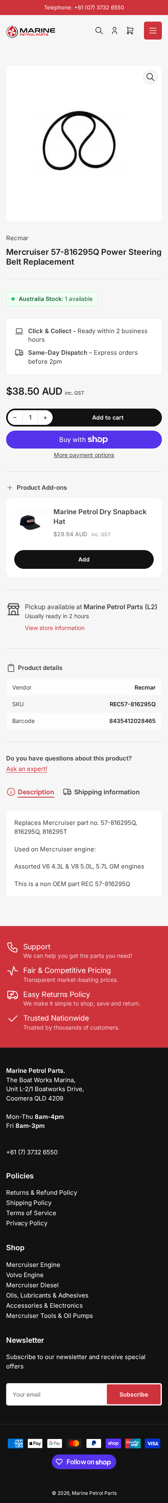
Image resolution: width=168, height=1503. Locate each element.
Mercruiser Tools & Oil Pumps (49, 1316)
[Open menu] (153, 31)
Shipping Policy (28, 1203)
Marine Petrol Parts (94, 1493)
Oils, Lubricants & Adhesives (47, 1295)
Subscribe (133, 1394)
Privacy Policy (26, 1223)
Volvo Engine (25, 1275)
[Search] (99, 31)
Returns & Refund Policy (41, 1192)
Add (84, 559)
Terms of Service (31, 1213)
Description (36, 792)
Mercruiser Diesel (32, 1285)
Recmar (17, 238)
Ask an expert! (26, 769)
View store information (54, 627)
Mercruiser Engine (33, 1265)
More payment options (84, 454)
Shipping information (107, 792)
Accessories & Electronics (44, 1305)
